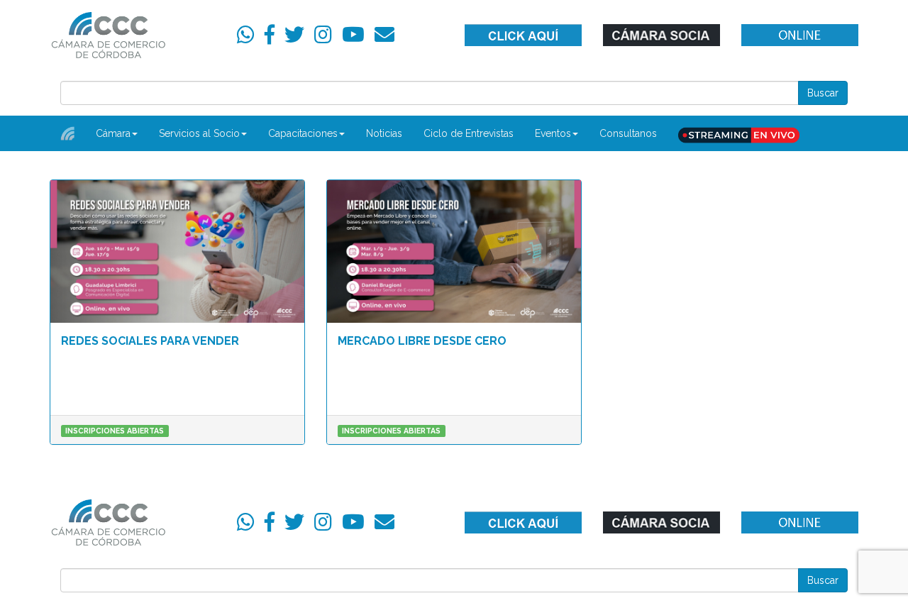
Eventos (553, 133)
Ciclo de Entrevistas (468, 133)
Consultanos (628, 133)
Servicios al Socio (199, 133)
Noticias (384, 133)
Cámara (113, 133)
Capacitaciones (303, 133)
